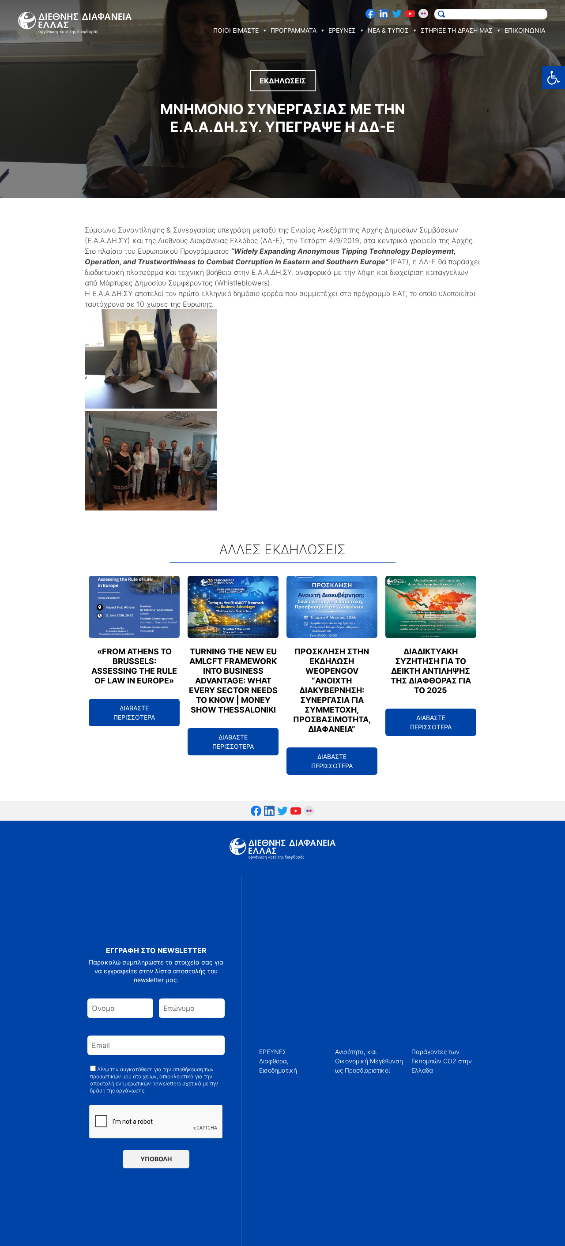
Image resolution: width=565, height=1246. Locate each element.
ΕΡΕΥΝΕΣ (272, 1051)
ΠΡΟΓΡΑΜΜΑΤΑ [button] (293, 30)
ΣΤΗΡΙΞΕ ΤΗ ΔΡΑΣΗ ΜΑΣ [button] (457, 30)
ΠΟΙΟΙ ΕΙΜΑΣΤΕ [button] (236, 30)
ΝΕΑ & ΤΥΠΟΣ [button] (388, 30)
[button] (553, 77)
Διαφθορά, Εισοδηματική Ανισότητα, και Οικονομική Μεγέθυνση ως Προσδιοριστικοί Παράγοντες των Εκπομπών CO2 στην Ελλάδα (365, 1061)
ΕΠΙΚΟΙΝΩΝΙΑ (525, 30)
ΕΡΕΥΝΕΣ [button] (342, 30)
